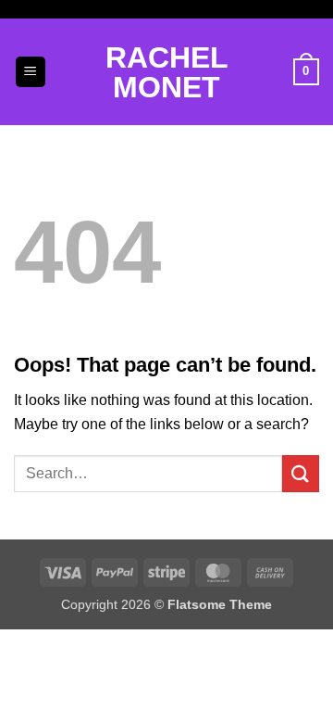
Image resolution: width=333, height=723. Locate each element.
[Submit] (300, 473)
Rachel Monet (166, 72)
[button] (30, 72)
